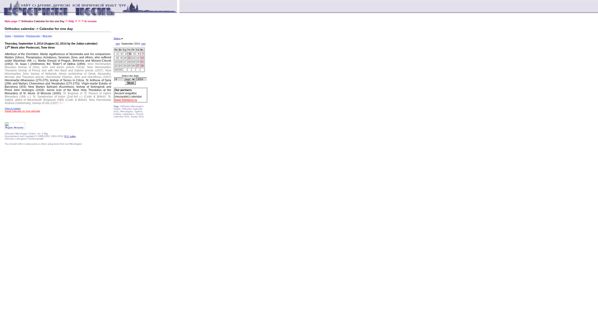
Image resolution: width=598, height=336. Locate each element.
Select (117, 38)
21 (142, 61)
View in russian (13, 108)
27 (137, 65)
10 (125, 57)
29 (116, 69)
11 (129, 57)
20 (137, 61)
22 (116, 65)
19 (133, 61)
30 (120, 69)
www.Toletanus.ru (126, 100)
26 (133, 65)
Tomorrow (19, 36)
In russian (91, 21)
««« (118, 43)
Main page (11, 21)
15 (116, 61)
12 (133, 57)
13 (137, 57)
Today (8, 36)
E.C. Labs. (70, 136)
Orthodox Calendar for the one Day (42, 21)
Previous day (33, 36)
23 (120, 65)
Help (71, 21)
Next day (47, 36)
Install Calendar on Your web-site (22, 111)
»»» (143, 43)
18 (129, 61)
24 (125, 65)
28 (142, 65)
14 (142, 57)
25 (129, 65)
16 (120, 61)
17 (125, 61)
